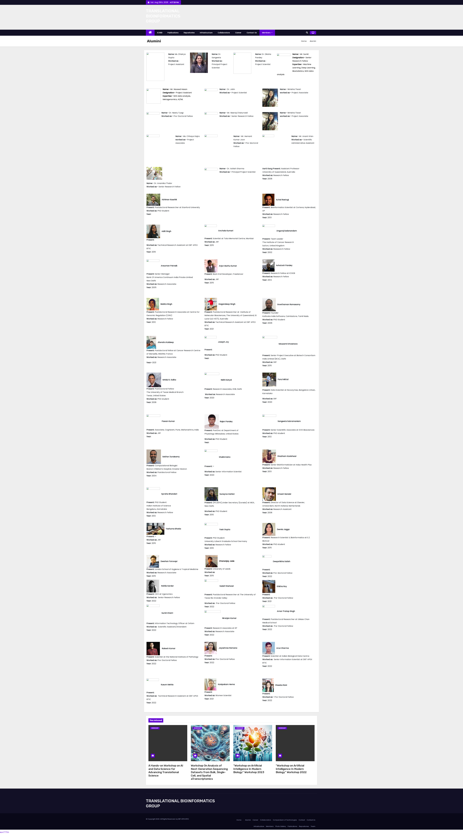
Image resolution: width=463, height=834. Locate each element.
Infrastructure (206, 32)
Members (266, 32)
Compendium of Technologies (285, 820)
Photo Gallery (280, 826)
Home (304, 41)
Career (238, 32)
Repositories (189, 32)
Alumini (248, 820)
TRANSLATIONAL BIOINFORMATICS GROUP (163, 16)
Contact (302, 820)
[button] (307, 32)
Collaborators (224, 32)
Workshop (154, 728)
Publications (173, 32)
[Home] (150, 33)
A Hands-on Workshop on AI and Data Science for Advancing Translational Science (165, 770)
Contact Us (252, 32)
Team (313, 826)
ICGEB (159, 32)
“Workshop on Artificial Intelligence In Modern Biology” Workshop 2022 (291, 769)
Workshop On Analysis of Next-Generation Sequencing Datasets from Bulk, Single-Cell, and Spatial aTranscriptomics (209, 772)
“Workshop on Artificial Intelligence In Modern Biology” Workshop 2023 (248, 769)
